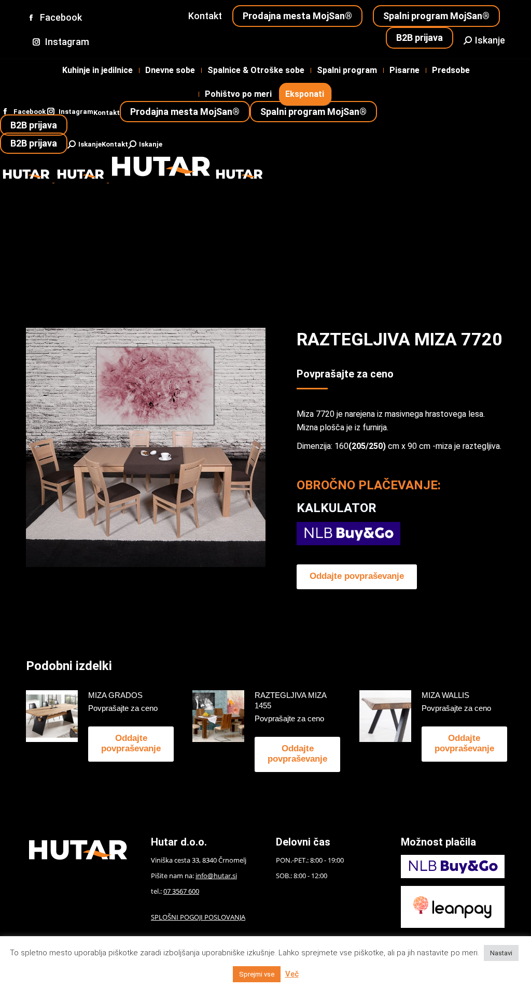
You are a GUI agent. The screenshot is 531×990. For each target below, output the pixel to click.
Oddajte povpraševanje (357, 576)
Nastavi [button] (501, 953)
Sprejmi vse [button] (256, 974)
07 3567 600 (181, 891)
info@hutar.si (216, 875)
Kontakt (205, 15)
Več (292, 974)
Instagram (67, 41)
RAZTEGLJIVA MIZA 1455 (290, 700)
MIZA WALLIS (445, 695)
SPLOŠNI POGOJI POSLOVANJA (198, 917)
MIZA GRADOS (115, 695)
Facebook (61, 17)
